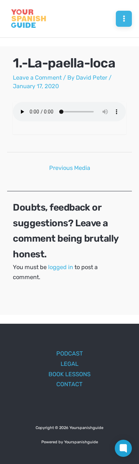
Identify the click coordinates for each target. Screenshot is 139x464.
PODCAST (69, 353)
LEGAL (69, 363)
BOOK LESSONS (69, 374)
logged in (60, 267)
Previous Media (69, 168)
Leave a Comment (37, 77)
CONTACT (69, 384)
